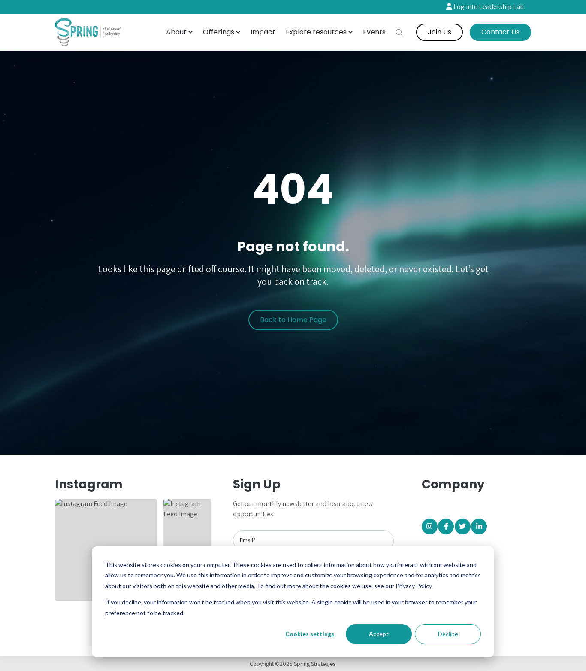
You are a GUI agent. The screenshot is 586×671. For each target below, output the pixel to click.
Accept (379, 633)
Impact (263, 32)
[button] (179, 32)
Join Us (439, 32)
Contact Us (500, 32)
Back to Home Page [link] (293, 320)
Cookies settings (309, 633)
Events (374, 32)
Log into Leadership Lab (488, 6)
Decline (448, 633)
